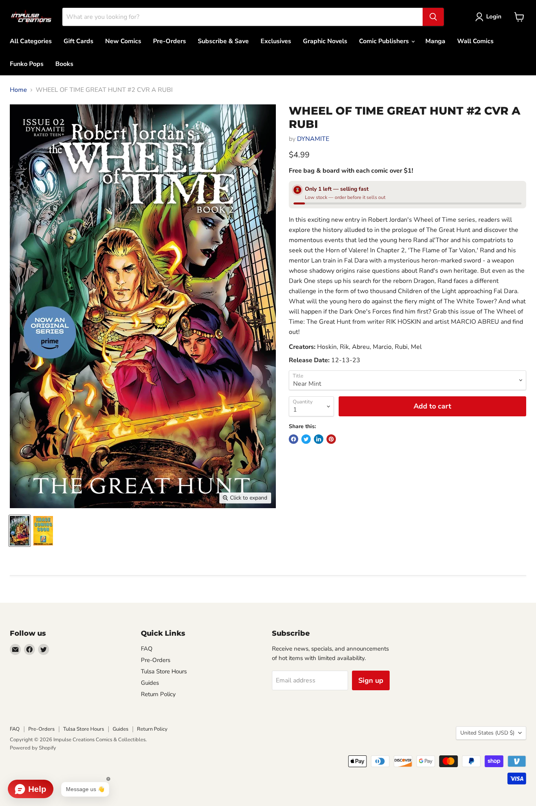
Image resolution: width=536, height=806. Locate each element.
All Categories (31, 41)
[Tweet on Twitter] (306, 439)
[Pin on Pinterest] (331, 439)
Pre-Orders (169, 41)
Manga (435, 41)
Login (493, 16)
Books (64, 64)
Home (18, 89)
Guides (150, 683)
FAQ (147, 649)
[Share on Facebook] (293, 439)
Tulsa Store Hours (164, 671)
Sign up (370, 680)
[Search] (433, 17)
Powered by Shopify (33, 747)
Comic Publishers (384, 41)
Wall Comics (475, 41)
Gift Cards (78, 41)
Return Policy (158, 694)
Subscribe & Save (223, 41)
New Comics (123, 41)
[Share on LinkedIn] (318, 439)
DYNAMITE (313, 139)
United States (487, 733)
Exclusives (276, 41)
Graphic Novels (325, 41)
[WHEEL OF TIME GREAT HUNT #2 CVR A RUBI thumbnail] (19, 530)
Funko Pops (27, 64)
